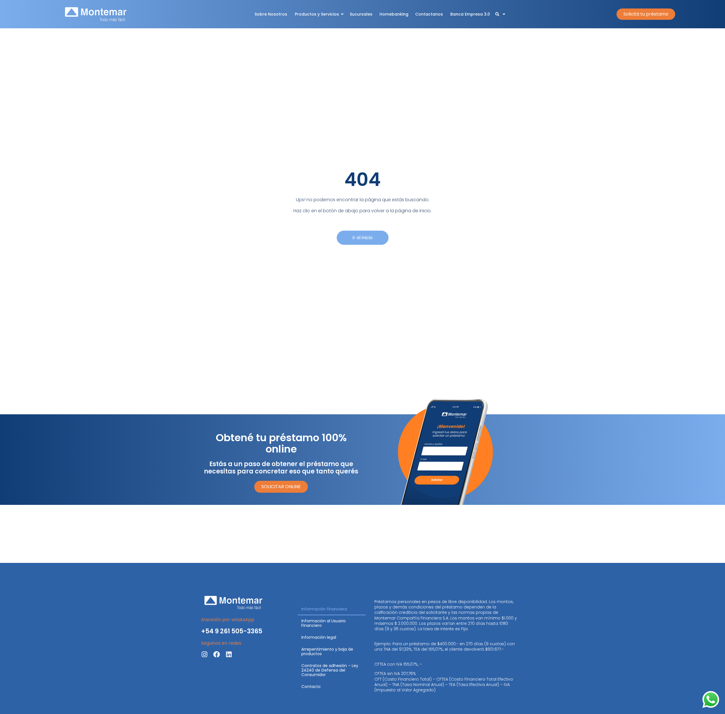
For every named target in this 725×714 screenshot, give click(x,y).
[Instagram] (204, 654)
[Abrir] (504, 14)
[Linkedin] (228, 654)
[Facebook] (216, 654)
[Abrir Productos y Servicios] (342, 14)
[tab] (332, 609)
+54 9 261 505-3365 (231, 631)
